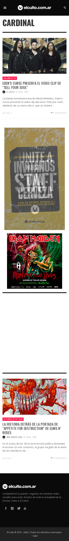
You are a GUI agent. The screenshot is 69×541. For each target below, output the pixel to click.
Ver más (6, 113)
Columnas (7, 419)
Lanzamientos (9, 78)
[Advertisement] (34, 333)
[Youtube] (25, 508)
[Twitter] (18, 508)
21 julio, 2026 (30, 437)
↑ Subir (34, 535)
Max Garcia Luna (14, 437)
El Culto (11, 92)
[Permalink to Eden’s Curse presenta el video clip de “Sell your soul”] (34, 55)
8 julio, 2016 (22, 92)
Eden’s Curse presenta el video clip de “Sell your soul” (32, 85)
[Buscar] (5, 7)
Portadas (18, 419)
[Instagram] (12, 508)
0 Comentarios (59, 112)
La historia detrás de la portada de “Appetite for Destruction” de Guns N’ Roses (32, 428)
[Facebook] (6, 508)
